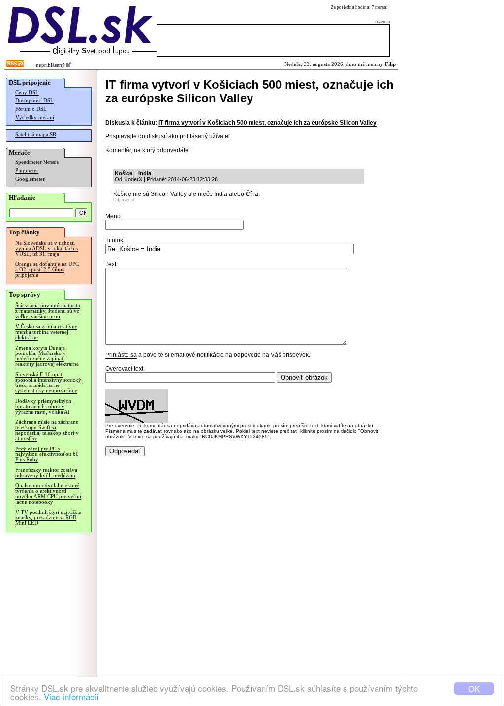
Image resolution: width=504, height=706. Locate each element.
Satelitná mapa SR (35, 134)
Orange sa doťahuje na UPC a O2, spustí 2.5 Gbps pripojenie (47, 269)
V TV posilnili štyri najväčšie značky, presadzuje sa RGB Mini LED (48, 518)
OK (474, 688)
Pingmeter (26, 170)
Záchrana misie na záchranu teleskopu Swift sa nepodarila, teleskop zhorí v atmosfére (47, 430)
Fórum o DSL (31, 109)
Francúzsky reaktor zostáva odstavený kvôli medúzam (46, 472)
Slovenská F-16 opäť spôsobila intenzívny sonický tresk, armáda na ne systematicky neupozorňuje (48, 382)
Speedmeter (28, 162)
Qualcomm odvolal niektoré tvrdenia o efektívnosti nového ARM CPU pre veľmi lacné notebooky (48, 494)
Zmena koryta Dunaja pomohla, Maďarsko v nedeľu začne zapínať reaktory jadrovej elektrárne (47, 356)
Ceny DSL (27, 92)
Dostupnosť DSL (34, 100)
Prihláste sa (121, 355)
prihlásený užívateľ (205, 136)
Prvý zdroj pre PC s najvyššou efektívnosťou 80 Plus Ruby (47, 454)
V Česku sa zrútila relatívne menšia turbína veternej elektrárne (46, 332)
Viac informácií (71, 696)
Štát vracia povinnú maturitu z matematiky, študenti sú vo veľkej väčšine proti (47, 311)
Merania (51, 162)
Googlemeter (30, 179)
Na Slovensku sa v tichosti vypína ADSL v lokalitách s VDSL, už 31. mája (46, 248)
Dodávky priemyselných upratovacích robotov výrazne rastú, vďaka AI (43, 406)
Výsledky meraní (34, 117)
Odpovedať (124, 199)
